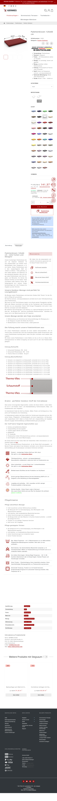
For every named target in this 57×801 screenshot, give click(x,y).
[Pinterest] (13, 6)
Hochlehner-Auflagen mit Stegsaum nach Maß (41, 687)
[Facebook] (9, 6)
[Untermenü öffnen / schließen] (34, 717)
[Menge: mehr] (51, 202)
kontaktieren (35, 237)
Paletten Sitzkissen (42, 40)
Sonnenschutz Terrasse (29, 15)
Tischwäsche (44, 15)
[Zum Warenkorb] (52, 10)
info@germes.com (14, 645)
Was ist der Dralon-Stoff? (42, 277)
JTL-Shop (31, 788)
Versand (38, 786)
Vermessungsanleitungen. (39, 233)
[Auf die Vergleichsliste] (47, 43)
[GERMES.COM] (15, 10)
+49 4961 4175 (29, 763)
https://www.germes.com (15, 646)
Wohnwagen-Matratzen (28, 19)
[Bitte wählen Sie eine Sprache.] (5, 6)
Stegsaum (27, 606)
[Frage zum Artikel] (51, 43)
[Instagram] (15, 6)
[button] (6, 57)
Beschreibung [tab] (8, 245)
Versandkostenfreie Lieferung (40, 187)
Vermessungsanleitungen (42, 282)
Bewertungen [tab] (18, 245)
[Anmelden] (49, 10)
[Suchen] (45, 10)
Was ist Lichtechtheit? (41, 272)
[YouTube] (11, 6)
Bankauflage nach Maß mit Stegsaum (16, 687)
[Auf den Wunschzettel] (43, 43)
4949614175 (30, 766)
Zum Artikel (16, 695)
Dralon (26, 615)
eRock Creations (32, 790)
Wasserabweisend (29, 618)
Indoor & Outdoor (29, 625)
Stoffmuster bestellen (41, 267)
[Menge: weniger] (33, 202)
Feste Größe (27, 622)
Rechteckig (27, 612)
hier (17, 442)
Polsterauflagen (12, 15)
